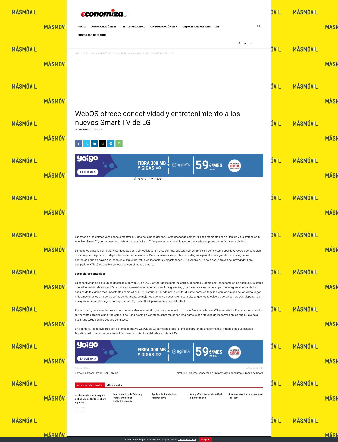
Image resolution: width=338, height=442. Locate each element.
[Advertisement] (169, 83)
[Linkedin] (94, 143)
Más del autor (114, 385)
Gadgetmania (90, 53)
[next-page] (83, 409)
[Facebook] (239, 43)
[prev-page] (77, 409)
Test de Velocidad (133, 26)
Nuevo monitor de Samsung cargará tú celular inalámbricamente (127, 398)
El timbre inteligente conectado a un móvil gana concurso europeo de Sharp (219, 373)
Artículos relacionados (89, 385)
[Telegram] (110, 143)
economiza (84, 129)
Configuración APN (163, 26)
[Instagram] (245, 43)
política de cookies (187, 439)
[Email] (102, 143)
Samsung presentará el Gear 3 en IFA (96, 373)
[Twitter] (251, 43)
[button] (259, 27)
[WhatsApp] (119, 143)
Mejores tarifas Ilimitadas (200, 26)
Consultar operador (92, 35)
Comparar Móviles (103, 26)
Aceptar (205, 439)
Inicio (81, 26)
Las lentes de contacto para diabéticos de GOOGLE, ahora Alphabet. (90, 399)
